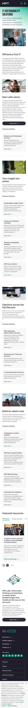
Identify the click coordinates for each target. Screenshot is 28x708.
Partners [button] (4, 679)
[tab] (5, 519)
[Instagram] (9, 655)
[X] (6, 655)
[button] (26, 683)
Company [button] (5, 662)
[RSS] (21, 655)
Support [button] (4, 666)
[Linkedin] (3, 655)
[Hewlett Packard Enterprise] (5, 3)
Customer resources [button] (7, 675)
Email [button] (5, 644)
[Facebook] (15, 655)
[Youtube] (18, 655)
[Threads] (12, 655)
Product (7, 640)
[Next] (27, 519)
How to (5, 637)
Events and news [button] (6, 670)
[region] (14, 545)
